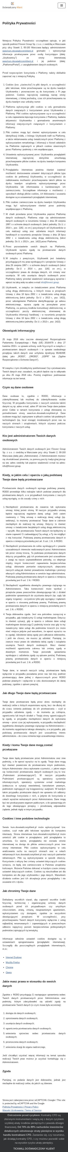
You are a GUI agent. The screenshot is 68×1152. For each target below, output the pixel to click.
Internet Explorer (14, 957)
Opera (9, 972)
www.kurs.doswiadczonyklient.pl (17, 51)
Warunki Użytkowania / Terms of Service (21, 1110)
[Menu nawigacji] (62, 5)
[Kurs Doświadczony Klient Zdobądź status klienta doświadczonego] (12, 5)
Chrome (9, 967)
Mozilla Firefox (13, 962)
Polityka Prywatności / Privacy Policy (20, 1107)
